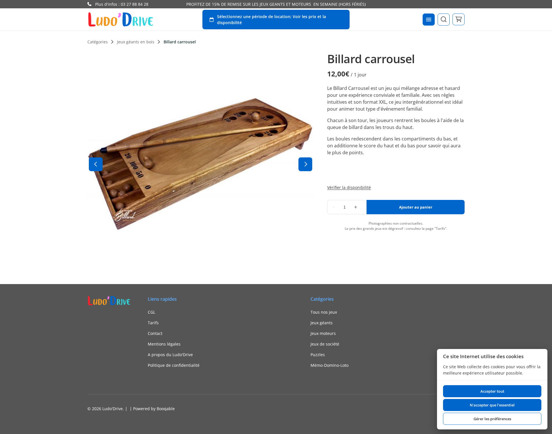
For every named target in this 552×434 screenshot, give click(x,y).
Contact (155, 333)
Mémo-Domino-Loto (329, 365)
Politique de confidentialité (174, 365)
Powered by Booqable (154, 408)
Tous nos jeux (323, 312)
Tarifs (153, 322)
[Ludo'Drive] (120, 19)
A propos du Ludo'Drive (170, 354)
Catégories (97, 42)
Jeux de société (324, 344)
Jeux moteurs (323, 333)
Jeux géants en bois (135, 42)
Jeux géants (321, 322)
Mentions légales (164, 344)
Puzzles (317, 354)
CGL (151, 312)
